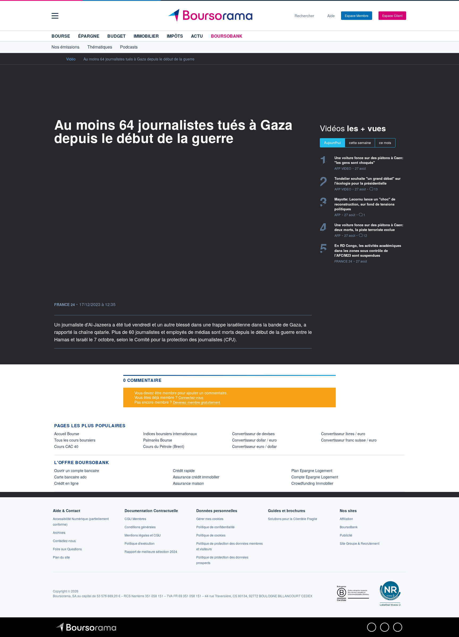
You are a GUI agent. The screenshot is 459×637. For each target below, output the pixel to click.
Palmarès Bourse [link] (157, 440)
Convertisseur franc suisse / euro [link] (349, 440)
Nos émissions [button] (65, 47)
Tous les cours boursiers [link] (74, 440)
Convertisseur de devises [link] (253, 433)
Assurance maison (188, 483)
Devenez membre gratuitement (196, 402)
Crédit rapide (184, 470)
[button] (55, 16)
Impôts (175, 36)
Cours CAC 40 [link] (66, 446)
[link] (59, 532)
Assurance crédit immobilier (196, 476)
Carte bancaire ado (70, 476)
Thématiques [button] (99, 47)
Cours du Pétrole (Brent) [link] (163, 446)
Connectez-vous (190, 397)
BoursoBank (227, 36)
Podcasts (129, 47)
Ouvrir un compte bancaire (76, 470)
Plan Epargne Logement (311, 470)
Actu (197, 36)
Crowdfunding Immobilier (312, 483)
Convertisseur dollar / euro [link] (254, 440)
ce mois (385, 142)
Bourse (61, 36)
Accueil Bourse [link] (66, 433)
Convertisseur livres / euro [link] (343, 433)
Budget (116, 36)
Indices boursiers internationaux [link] (170, 433)
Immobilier (146, 36)
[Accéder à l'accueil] (56, 58)
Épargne (88, 36)
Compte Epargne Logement (314, 476)
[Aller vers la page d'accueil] (227, 16)
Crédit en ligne (66, 483)
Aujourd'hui (332, 142)
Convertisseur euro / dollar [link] (254, 446)
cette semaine (360, 142)
